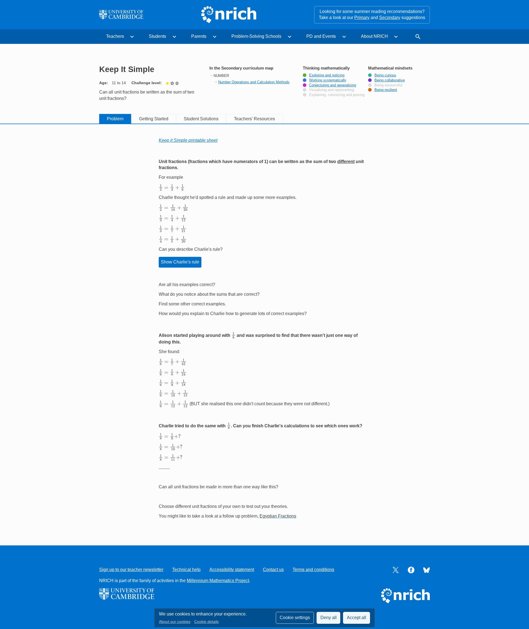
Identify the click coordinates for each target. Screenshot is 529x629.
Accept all (356, 617)
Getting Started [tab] (153, 118)
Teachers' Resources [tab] (254, 118)
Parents (198, 36)
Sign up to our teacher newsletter (131, 569)
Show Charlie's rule (180, 262)
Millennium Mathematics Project (218, 580)
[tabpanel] (264, 328)
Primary (361, 17)
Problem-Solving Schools (256, 36)
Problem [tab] (115, 118)
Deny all (328, 617)
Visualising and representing (331, 90)
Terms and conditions (313, 569)
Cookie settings (295, 617)
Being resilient (385, 90)
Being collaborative (389, 80)
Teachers (115, 36)
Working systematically (327, 80)
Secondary (389, 17)
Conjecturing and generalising (332, 85)
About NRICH (374, 36)
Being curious (385, 75)
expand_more (132, 36)
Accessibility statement (231, 569)
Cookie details (206, 622)
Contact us (273, 569)
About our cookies (174, 622)
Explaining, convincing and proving (337, 95)
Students (157, 36)
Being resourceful (388, 85)
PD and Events (321, 36)
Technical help (186, 569)
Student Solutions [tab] (201, 118)
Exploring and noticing (326, 75)
